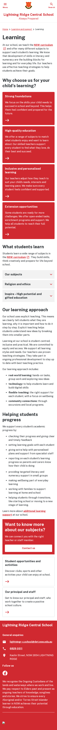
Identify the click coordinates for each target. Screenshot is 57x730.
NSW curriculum (18, 257)
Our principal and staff (20, 591)
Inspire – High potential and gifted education (29, 295)
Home (5, 29)
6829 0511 (16, 648)
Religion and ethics (29, 284)
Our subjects (29, 274)
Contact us (28, 548)
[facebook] (4, 674)
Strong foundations (18, 96)
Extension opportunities (21, 206)
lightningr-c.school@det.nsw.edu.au (31, 641)
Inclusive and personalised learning (23, 170)
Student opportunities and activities (23, 563)
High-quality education (20, 130)
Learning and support (21, 29)
